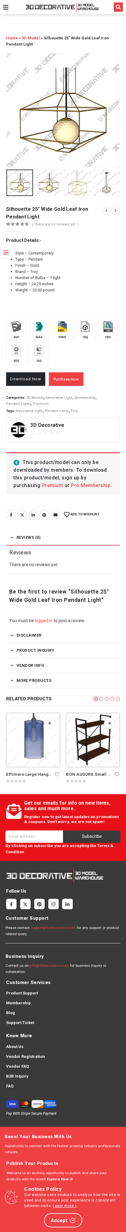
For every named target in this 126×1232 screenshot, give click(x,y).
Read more (49, 723)
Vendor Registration (25, 1056)
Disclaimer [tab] (29, 635)
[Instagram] (53, 904)
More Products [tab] (34, 680)
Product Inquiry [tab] (35, 650)
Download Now (25, 379)
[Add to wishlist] (57, 773)
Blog (10, 1012)
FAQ (9, 1086)
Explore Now (58, 1179)
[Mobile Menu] (6, 7)
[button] (118, 7)
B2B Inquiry (17, 1076)
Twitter (22, 515)
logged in (44, 620)
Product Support (22, 993)
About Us (14, 1046)
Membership (84, 398)
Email (55, 515)
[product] (33, 740)
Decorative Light (59, 398)
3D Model (31, 38)
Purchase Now (66, 379)
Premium (41, 404)
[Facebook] (11, 904)
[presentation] (13, 110)
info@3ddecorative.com (49, 965)
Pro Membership (90, 485)
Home (12, 38)
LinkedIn (33, 515)
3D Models (35, 398)
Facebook (11, 515)
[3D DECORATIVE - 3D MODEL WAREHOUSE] (62, 7)
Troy (74, 411)
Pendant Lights (18, 404)
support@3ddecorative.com (53, 928)
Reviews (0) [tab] (29, 537)
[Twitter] (25, 904)
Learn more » (65, 1206)
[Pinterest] (39, 904)
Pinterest (44, 515)
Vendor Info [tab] (30, 665)
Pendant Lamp (57, 411)
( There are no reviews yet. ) (55, 224)
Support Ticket (20, 1022)
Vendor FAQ (17, 1066)
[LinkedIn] (67, 904)
